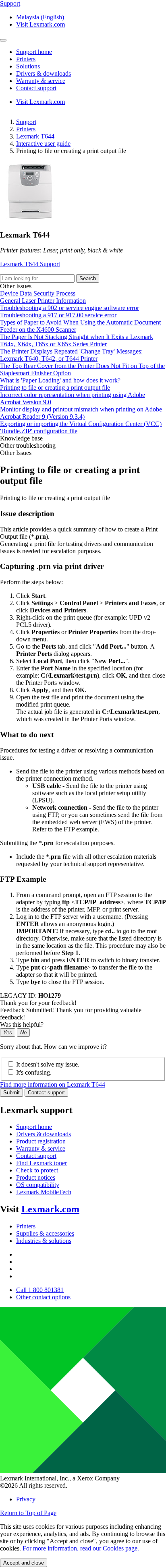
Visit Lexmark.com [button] (40, 24)
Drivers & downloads (43, 1134)
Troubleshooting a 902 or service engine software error (69, 307)
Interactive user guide (43, 143)
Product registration (41, 1141)
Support (26, 121)
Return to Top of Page (28, 1512)
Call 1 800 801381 (40, 1289)
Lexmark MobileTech (43, 1192)
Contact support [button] (36, 88)
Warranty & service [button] (40, 80)
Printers (25, 129)
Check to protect (37, 1170)
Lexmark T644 (35, 136)
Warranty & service (40, 1148)
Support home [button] (34, 51)
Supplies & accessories (45, 1233)
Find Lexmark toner (41, 1163)
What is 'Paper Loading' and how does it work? (60, 380)
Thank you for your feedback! (38, 1002)
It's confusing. (34, 1072)
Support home (34, 1126)
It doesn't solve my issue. (47, 1064)
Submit (11, 1092)
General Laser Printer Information (43, 300)
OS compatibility (37, 1184)
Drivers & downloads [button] (43, 73)
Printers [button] (25, 59)
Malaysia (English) (40, 17)
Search (87, 278)
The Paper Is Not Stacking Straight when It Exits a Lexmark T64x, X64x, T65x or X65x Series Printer (76, 340)
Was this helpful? (22, 1024)
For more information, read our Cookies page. (81, 1548)
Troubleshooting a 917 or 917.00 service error (58, 315)
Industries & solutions (43, 1240)
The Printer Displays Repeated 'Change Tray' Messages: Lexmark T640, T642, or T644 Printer (71, 355)
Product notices (35, 1177)
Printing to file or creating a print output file (55, 387)
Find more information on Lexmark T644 (52, 1084)
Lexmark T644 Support (30, 263)
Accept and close (23, 1563)
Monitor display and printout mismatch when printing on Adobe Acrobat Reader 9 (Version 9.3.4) (81, 413)
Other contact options (43, 1297)
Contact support (46, 1092)
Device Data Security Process (37, 293)
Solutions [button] (28, 66)
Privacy (25, 1499)
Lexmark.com (50, 1209)
